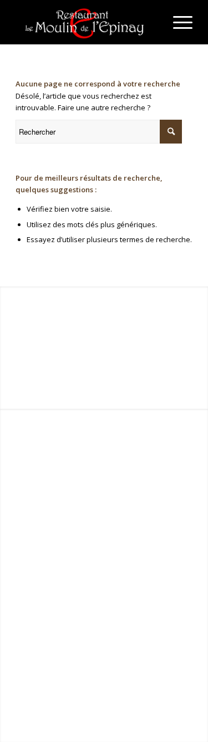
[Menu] (177, 22)
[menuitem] (177, 22)
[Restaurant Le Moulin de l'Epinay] (86, 22)
